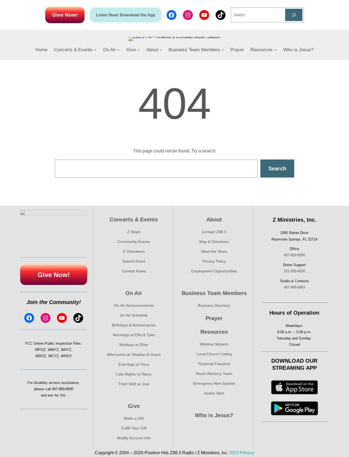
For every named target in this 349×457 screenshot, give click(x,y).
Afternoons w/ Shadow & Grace (134, 354)
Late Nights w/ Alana (133, 374)
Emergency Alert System (214, 383)
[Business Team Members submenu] (222, 49)
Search (277, 169)
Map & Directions (214, 241)
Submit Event (133, 261)
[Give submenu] (138, 49)
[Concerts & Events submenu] (95, 49)
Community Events (134, 241)
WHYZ (66, 350)
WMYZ (53, 350)
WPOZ (40, 350)
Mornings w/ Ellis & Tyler (134, 335)
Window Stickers (214, 344)
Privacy (247, 452)
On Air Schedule (134, 315)
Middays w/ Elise (133, 344)
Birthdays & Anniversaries (134, 325)
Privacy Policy (214, 261)
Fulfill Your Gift (133, 428)
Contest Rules (134, 271)
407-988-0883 (294, 287)
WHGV (66, 356)
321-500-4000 (294, 271)
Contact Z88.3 (214, 232)
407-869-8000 (62, 389)
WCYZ (53, 356)
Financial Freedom (214, 364)
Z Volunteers (134, 251)
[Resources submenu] (275, 49)
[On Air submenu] (118, 49)
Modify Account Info (134, 438)
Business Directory (214, 305)
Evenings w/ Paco (134, 364)
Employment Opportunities (214, 271)
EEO (234, 452)
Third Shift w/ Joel (133, 384)
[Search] (293, 15)
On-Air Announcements (134, 305)
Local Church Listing (214, 354)
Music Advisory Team (214, 373)
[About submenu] (160, 49)
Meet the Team (214, 251)
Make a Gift (134, 418)
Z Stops (133, 232)
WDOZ (40, 356)
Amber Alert (214, 393)
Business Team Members (214, 293)
